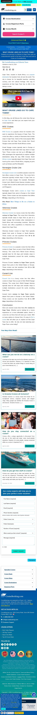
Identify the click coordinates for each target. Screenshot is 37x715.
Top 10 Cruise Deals (8, 637)
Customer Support (8, 622)
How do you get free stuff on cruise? (17, 471)
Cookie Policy (15, 686)
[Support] (5, 713)
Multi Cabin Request (8, 630)
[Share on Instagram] (13, 69)
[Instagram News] (7, 648)
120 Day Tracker (7, 632)
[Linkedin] (15, 644)
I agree (3, 708)
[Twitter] (10, 644)
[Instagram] (7, 644)
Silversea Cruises (7, 213)
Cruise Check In (15, 672)
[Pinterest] (13, 644)
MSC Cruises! (28, 1)
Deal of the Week (11, 4)
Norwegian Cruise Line (9, 172)
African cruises (6, 159)
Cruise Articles (21, 47)
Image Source (18, 688)
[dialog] (6, 1)
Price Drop (10, 712)
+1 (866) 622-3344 (8, 617)
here (5, 704)
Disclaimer (31, 560)
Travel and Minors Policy (27, 672)
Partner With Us (21, 683)
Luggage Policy (21, 677)
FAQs (32, 683)
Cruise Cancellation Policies (8, 677)
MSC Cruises (6, 131)
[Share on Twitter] (7, 69)
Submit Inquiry (18, 551)
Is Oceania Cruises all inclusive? (16, 394)
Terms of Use (7, 686)
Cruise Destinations (10, 582)
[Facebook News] (2, 648)
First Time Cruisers (26, 679)
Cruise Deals (8, 574)
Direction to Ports (30, 677)
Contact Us (23, 686)
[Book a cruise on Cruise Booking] (8, 10)
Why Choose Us (12, 683)
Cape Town (7, 120)
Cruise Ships (8, 578)
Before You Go (7, 672)
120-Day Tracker (19, 712)
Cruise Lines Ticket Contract (12, 679)
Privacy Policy (22, 695)
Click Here (25, 43)
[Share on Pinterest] (10, 69)
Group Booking (26, 4)
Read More (29, 369)
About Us (4, 683)
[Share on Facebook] (3, 69)
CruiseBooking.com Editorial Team (16, 62)
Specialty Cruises (9, 569)
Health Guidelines (11, 674)
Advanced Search (18, 40)
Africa (28, 47)
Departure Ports (9, 587)
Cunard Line (6, 278)
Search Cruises (17, 34)
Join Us (29, 683)
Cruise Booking (11, 47)
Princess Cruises (7, 247)
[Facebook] (2, 644)
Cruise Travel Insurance (23, 674)
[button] (19, 19)
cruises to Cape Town (27, 190)
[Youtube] (5, 644)
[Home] (2, 713)
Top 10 (18, 4)
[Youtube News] (5, 648)
